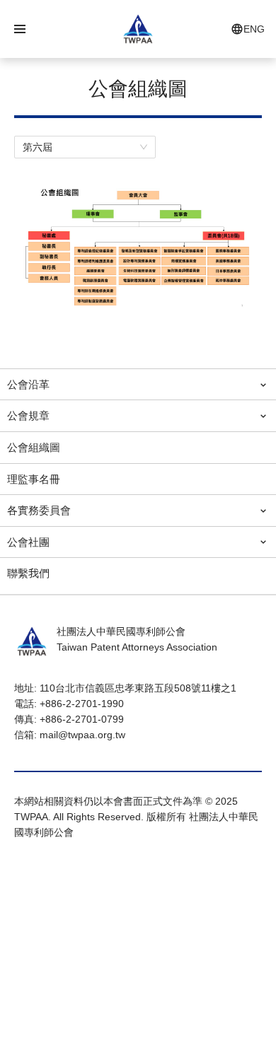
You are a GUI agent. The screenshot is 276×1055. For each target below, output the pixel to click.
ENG (254, 29)
